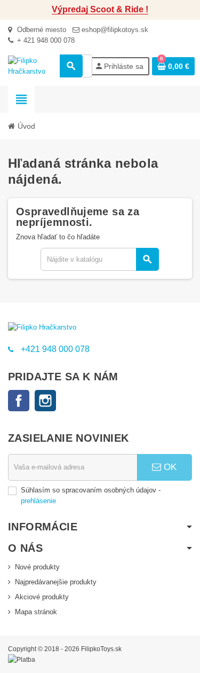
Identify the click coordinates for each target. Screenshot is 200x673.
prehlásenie (38, 501)
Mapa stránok (36, 612)
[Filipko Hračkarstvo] (35, 65)
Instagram (45, 400)
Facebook (18, 400)
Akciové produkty (42, 597)
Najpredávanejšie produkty (56, 582)
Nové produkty (37, 567)
